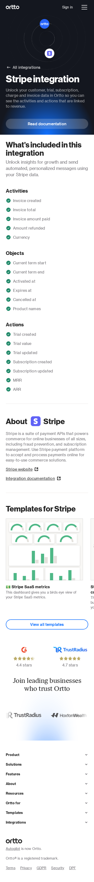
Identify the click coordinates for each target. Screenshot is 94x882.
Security (57, 868)
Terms (10, 868)
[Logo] (13, 7)
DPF (72, 868)
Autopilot (13, 849)
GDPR (42, 868)
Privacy (26, 868)
